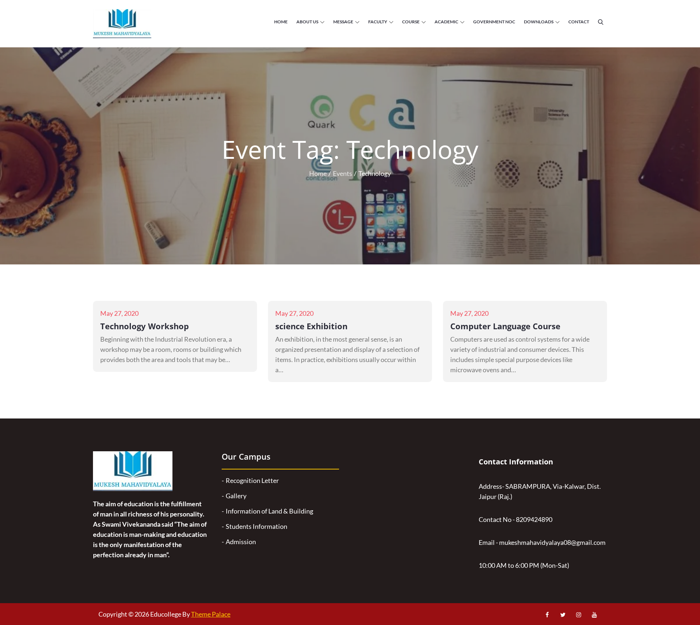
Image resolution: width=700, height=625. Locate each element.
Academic (446, 21)
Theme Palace (210, 614)
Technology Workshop (144, 326)
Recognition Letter (252, 480)
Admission (241, 542)
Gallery (236, 496)
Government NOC (494, 21)
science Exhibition (311, 326)
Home (281, 21)
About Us (307, 21)
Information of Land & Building (269, 511)
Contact (578, 21)
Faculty (377, 21)
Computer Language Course (505, 326)
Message (343, 21)
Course (411, 21)
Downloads (538, 21)
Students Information (256, 526)
